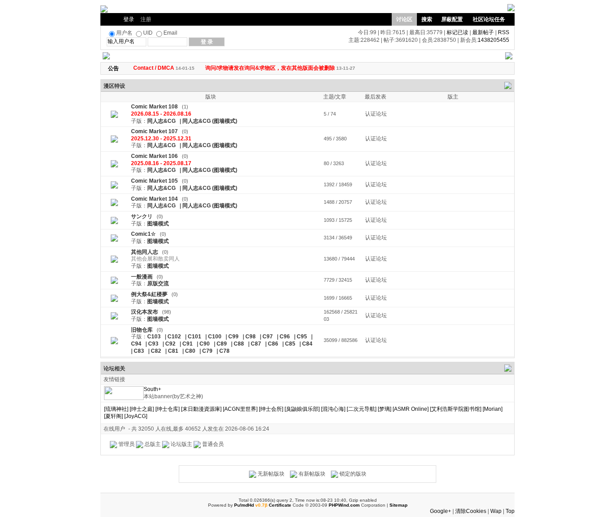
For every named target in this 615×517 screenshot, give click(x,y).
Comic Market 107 (154, 131)
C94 (136, 344)
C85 (290, 344)
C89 (222, 344)
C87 (256, 344)
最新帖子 (483, 32)
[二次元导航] (361, 409)
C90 (204, 344)
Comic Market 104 (154, 199)
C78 (224, 351)
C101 (194, 336)
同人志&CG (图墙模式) (209, 121)
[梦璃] (384, 409)
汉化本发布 (144, 312)
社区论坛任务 (489, 19)
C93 (153, 344)
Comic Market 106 (154, 156)
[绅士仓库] (167, 409)
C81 (173, 351)
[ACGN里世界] (240, 409)
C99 (233, 336)
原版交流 (158, 283)
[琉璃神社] (116, 409)
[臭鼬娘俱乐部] (302, 409)
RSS (503, 32)
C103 (154, 336)
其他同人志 (144, 252)
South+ (152, 389)
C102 (174, 336)
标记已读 (457, 32)
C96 (285, 336)
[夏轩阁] (113, 416)
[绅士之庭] (142, 409)
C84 (307, 344)
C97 (267, 336)
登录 (128, 19)
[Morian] (492, 409)
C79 (207, 351)
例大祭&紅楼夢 (149, 294)
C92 (170, 344)
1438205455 (493, 40)
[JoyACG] (135, 416)
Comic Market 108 (154, 106)
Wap (496, 511)
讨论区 (404, 19)
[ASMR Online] (411, 409)
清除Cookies (470, 511)
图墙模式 (158, 223)
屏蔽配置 (452, 19)
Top (510, 511)
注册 (145, 19)
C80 (190, 351)
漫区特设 (114, 86)
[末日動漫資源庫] (201, 409)
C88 (239, 344)
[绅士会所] (271, 409)
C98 (250, 336)
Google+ (440, 511)
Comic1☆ (143, 234)
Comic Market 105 (154, 181)
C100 (215, 336)
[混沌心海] (333, 409)
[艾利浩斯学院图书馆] (455, 409)
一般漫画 (142, 277)
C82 (156, 351)
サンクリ (142, 216)
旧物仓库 (142, 330)
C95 (302, 336)
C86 (273, 344)
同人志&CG (161, 121)
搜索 (426, 19)
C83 (139, 351)
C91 (187, 344)
